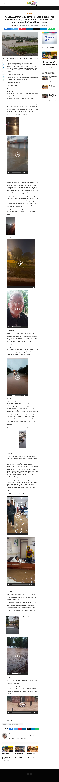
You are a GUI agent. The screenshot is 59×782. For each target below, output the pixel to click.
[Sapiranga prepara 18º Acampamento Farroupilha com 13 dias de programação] (20, 749)
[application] (17, 155)
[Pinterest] (3, 70)
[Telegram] (3, 76)
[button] (17, 154)
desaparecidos (15, 724)
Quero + (31, 8)
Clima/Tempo (29, 13)
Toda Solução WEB (36, 777)
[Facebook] (3, 61)
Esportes (20, 8)
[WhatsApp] (3, 79)
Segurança (44, 58)
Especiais (26, 8)
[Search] (56, 3)
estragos (20, 724)
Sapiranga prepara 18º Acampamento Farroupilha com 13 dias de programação (20, 755)
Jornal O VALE (48, 8)
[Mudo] (24, 172)
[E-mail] (3, 73)
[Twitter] (3, 64)
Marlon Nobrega (18, 25)
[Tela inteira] (26, 172)
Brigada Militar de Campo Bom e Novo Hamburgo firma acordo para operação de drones (7, 756)
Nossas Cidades (39, 8)
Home (9, 8)
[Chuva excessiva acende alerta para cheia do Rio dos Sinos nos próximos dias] (45, 96)
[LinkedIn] (3, 67)
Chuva (9, 724)
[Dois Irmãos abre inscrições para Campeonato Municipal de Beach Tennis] (32, 749)
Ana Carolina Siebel (46, 67)
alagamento (5, 724)
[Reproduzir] (8, 172)
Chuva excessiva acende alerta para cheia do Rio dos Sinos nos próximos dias (53, 97)
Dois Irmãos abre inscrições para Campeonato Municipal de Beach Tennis (32, 755)
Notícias (13, 8)
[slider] (16, 172)
